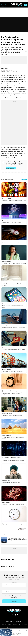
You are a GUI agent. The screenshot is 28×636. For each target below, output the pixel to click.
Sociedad (3, 34)
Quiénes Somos (4, 5)
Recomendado (19, 621)
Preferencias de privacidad (20, 627)
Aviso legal (3, 624)
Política (3, 619)
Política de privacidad (12, 624)
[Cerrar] (26, 630)
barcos (12, 175)
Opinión (25, 619)
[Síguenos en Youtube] (17, 615)
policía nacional (18, 175)
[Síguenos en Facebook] (10, 615)
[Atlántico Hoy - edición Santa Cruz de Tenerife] (17, 4)
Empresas (19, 619)
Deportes (12, 621)
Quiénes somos (10, 627)
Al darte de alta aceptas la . (14, 596)
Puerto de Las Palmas (14, 174)
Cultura (7, 621)
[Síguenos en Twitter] (12, 615)
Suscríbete (3, 6)
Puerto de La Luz (5, 175)
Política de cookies (22, 624)
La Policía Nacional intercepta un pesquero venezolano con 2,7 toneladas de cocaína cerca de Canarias (17, 539)
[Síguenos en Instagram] (15, 615)
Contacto (4, 627)
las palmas (5, 174)
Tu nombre (14, 582)
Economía (13, 619)
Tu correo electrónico (14, 589)
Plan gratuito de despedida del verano (12, 1)
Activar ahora (10, 168)
